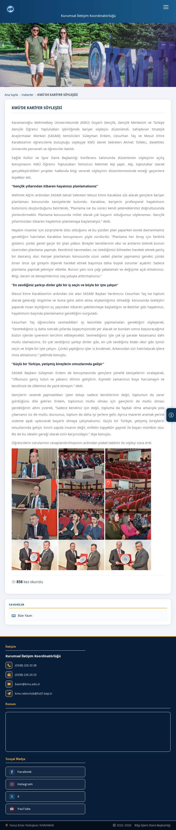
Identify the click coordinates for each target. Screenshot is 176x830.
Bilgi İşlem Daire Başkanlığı (152, 825)
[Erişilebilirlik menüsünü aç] (171, 415)
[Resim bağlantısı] (35, 463)
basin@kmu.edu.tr (27, 684)
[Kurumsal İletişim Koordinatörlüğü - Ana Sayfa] (10, 9)
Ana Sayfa (11, 95)
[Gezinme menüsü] (166, 7)
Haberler (27, 95)
